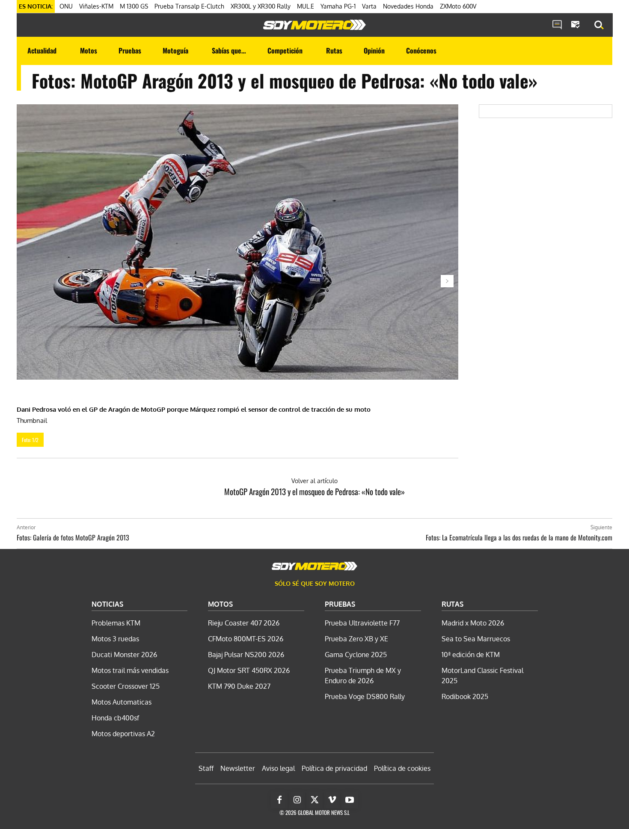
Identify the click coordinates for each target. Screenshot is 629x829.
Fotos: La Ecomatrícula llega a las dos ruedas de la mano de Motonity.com (519, 537)
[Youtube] (349, 799)
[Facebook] (279, 799)
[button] (599, 25)
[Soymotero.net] (314, 25)
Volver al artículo (314, 480)
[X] (314, 799)
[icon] (557, 25)
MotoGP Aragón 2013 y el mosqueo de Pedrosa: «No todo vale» (314, 491)
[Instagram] (297, 799)
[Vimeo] (332, 799)
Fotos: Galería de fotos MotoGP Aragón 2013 (73, 537)
